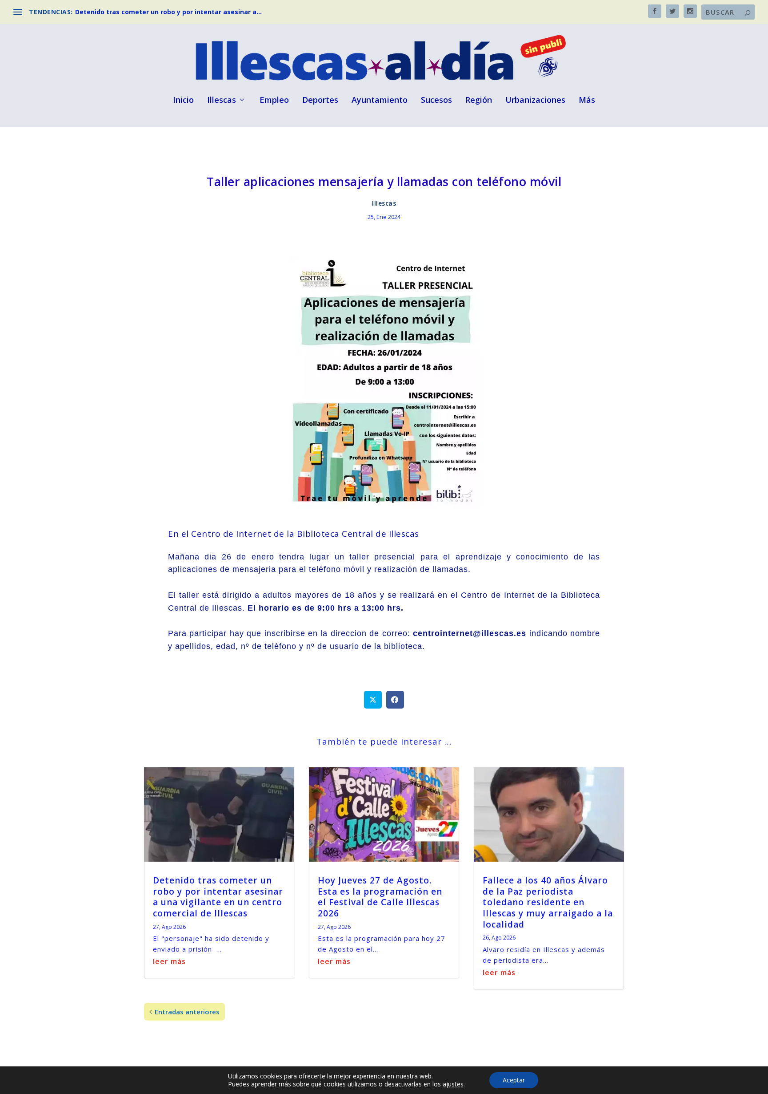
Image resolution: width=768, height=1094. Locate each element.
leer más (169, 961)
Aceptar (514, 1080)
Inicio (183, 100)
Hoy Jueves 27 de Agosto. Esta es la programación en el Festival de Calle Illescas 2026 (380, 897)
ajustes (453, 1084)
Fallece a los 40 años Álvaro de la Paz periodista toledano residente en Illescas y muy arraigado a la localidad (548, 902)
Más (587, 100)
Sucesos (436, 100)
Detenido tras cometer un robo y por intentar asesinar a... (168, 12)
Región (478, 100)
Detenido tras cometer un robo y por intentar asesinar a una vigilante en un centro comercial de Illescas (218, 897)
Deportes (320, 100)
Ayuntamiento (380, 100)
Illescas (221, 100)
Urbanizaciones (535, 100)
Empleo (274, 100)
